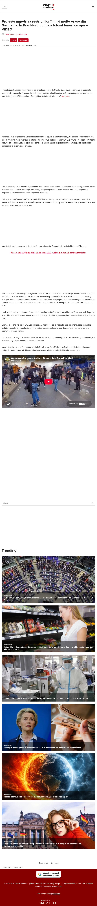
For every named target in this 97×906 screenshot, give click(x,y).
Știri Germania (21, 34)
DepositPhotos (54, 893)
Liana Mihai (9, 34)
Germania (23, 40)
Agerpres (65, 96)
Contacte (55, 863)
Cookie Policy (18, 867)
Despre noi (43, 863)
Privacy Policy (7, 867)
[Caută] (93, 6)
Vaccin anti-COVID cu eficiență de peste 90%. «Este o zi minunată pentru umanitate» (48, 253)
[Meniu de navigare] (4, 7)
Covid (13, 40)
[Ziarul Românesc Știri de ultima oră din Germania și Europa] (48, 7)
